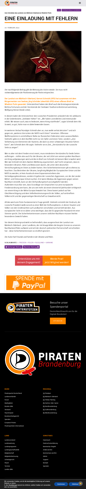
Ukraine (49, 243)
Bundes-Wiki (9, 406)
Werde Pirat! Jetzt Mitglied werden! (57, 260)
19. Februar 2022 (12, 28)
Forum (7, 400)
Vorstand (7, 410)
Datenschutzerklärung (50, 443)
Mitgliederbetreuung (11, 456)
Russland (39, 243)
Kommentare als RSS (50, 453)
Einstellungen (13, 485)
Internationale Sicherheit (71, 10)
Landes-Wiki (9, 469)
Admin (45, 456)
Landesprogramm (10, 446)
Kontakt (45, 463)
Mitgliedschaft (9, 453)
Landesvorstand (10, 440)
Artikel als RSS (47, 450)
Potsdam (47, 393)
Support (45, 459)
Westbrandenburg (50, 413)
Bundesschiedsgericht (12, 416)
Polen (30, 243)
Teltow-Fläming (49, 400)
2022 (59, 10)
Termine (7, 466)
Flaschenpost (9, 413)
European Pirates (10, 423)
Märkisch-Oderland (50, 396)
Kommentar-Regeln (49, 446)
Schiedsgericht (9, 459)
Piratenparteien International (14, 426)
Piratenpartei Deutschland (13, 393)
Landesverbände (10, 396)
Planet (7, 463)
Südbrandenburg (49, 410)
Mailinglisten (9, 403)
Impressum (46, 440)
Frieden (22, 243)
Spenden (57, 321)
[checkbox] (80, 483)
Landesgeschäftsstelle (12, 450)
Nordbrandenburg (50, 406)
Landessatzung (10, 443)
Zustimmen (61, 484)
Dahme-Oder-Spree (50, 403)
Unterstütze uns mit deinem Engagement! (28, 260)
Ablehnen (75, 484)
